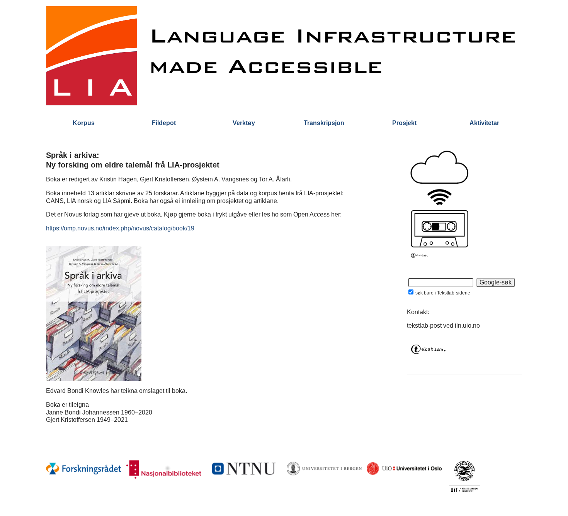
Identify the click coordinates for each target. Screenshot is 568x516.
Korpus (84, 123)
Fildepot (164, 123)
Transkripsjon (324, 123)
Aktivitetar (484, 123)
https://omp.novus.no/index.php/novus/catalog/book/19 (120, 228)
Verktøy (244, 123)
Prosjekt (404, 123)
